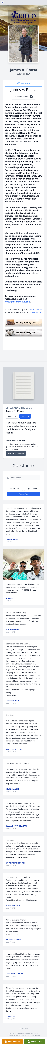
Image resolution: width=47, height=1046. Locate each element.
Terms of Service (30, 1035)
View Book (12, 416)
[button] (23, 564)
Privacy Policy (16, 1035)
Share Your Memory (16, 453)
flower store (35, 312)
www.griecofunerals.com (17, 302)
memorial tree (35, 309)
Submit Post (23, 494)
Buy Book (25, 416)
